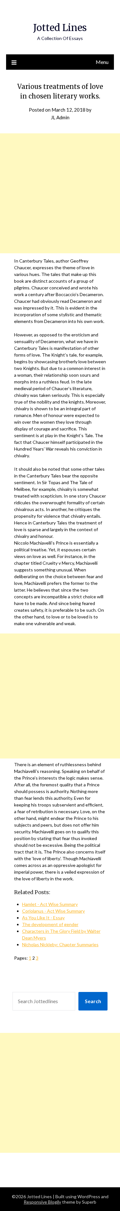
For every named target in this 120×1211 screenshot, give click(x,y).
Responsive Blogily (42, 1202)
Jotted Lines (60, 28)
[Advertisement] (60, 193)
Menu (102, 62)
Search (93, 1001)
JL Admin (60, 117)
